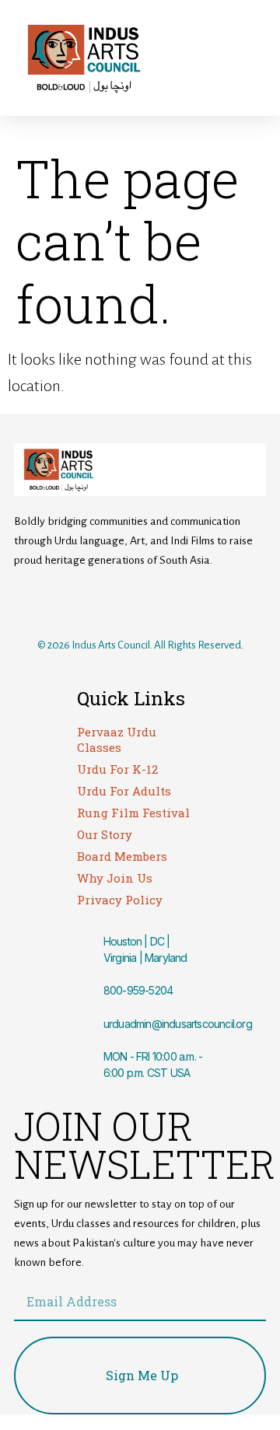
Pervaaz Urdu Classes (116, 739)
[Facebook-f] (77, 601)
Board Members (122, 856)
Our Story (104, 834)
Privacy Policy (120, 899)
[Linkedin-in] (203, 601)
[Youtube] (161, 601)
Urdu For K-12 (117, 769)
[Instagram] (119, 601)
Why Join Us (114, 878)
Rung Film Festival (133, 812)
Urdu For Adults (124, 791)
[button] (209, 58)
